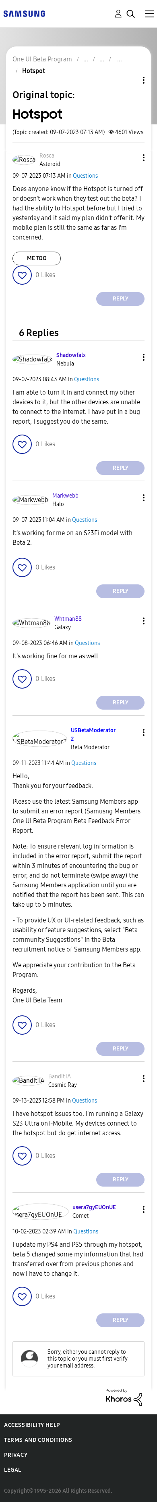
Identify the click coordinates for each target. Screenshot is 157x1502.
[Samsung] (24, 13)
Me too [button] (37, 258)
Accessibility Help (32, 1425)
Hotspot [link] (33, 71)
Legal (12, 1469)
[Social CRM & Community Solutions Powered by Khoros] (124, 1397)
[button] (130, 157)
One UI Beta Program (42, 59)
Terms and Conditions (38, 1440)
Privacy (15, 1455)
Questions (85, 175)
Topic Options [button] (130, 80)
